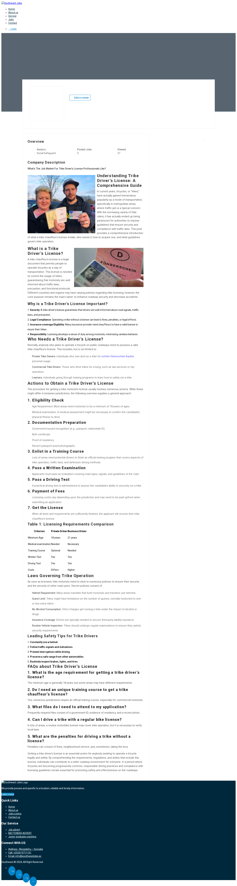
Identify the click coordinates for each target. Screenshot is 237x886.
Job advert (14, 829)
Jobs (11, 19)
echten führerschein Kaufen (117, 356)
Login (13, 28)
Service (12, 16)
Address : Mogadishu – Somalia (25, 849)
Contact (12, 23)
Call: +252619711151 (19, 852)
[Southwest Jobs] (11, 3)
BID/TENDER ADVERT (20, 833)
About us (13, 12)
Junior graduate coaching (22, 836)
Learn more (7, 794)
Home (11, 9)
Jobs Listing (14, 813)
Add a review (81, 97)
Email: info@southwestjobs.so (24, 856)
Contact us (14, 817)
